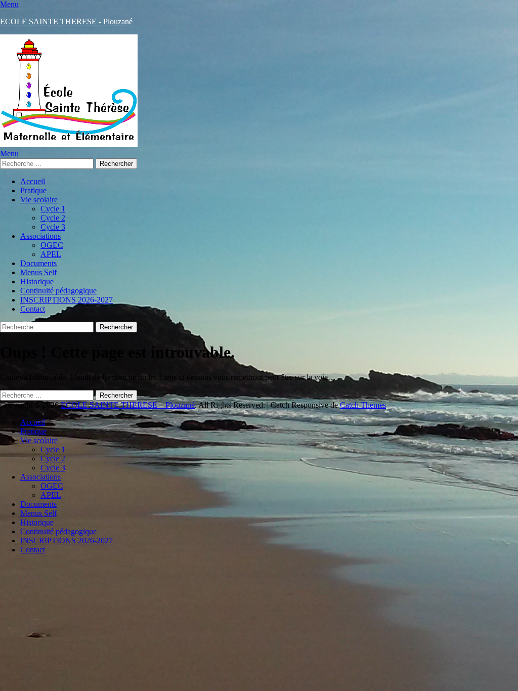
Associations (40, 236)
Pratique (33, 190)
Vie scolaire (39, 199)
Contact (32, 309)
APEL (50, 254)
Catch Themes (363, 405)
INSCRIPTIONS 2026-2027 (66, 299)
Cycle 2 (52, 217)
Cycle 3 (52, 227)
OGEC (51, 245)
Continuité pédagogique (58, 290)
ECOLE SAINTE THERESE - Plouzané (66, 21)
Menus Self (38, 272)
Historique (37, 281)
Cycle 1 (52, 208)
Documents (38, 263)
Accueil (32, 181)
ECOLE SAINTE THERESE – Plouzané (128, 405)
